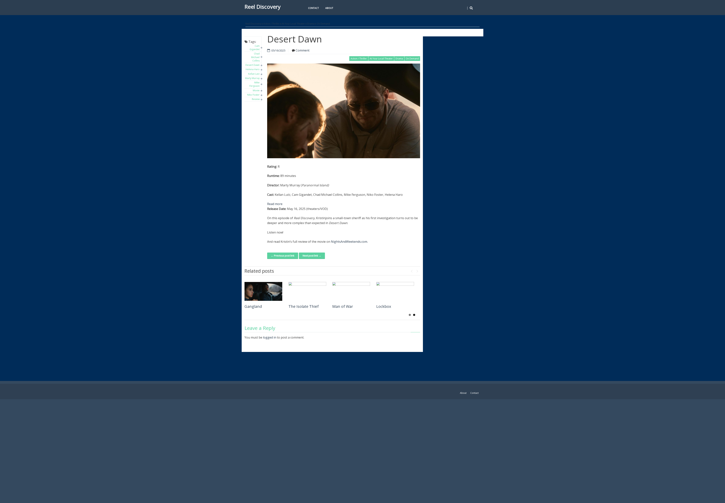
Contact (313, 8)
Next (417, 270)
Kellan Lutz (254, 73)
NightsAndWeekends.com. (349, 242)
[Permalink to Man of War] (351, 291)
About (329, 8)
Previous (411, 270)
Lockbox (383, 306)
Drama (311, 23)
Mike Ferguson (254, 84)
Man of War (342, 306)
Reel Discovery (262, 6)
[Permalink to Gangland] (263, 291)
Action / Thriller (271, 23)
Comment (302, 50)
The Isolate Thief (303, 306)
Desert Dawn (252, 65)
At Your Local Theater (293, 23)
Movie (256, 90)
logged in (269, 337)
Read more (274, 204)
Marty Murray (252, 78)
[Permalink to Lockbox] (395, 291)
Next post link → (312, 255)
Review (256, 99)
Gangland (253, 306)
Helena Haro (253, 69)
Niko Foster (253, 94)
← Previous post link (282, 255)
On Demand (323, 23)
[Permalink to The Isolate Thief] (307, 291)
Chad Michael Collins (255, 57)
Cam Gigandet (255, 47)
